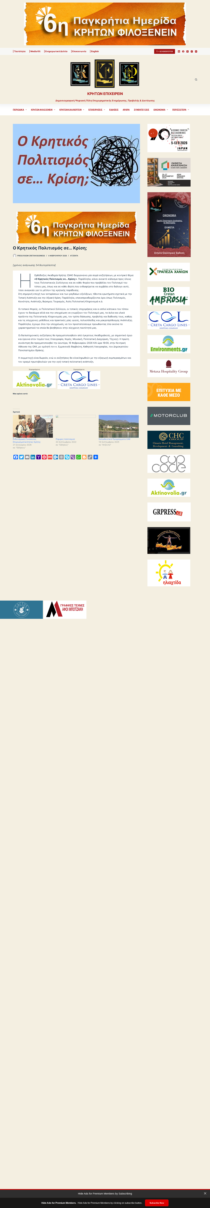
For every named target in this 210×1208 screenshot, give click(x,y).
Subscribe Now (157, 1203)
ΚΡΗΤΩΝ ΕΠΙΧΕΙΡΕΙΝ (105, 94)
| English (94, 51)
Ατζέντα (74, 256)
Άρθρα (126, 109)
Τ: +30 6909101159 (164, 51)
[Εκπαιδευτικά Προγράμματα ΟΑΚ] (119, 426)
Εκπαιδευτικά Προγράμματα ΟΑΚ (114, 439)
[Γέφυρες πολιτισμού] (76, 426)
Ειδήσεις (113, 109)
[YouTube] (196, 51)
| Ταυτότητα (19, 51)
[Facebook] (183, 51)
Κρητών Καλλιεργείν (70, 109)
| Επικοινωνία (78, 51)
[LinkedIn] (179, 51)
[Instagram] (192, 51)
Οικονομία (159, 109)
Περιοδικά (18, 109)
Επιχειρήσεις (95, 109)
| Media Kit (34, 51)
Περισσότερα (179, 109)
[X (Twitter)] (187, 51)
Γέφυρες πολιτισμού (65, 439)
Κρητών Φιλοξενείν (41, 109)
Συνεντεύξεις (141, 109)
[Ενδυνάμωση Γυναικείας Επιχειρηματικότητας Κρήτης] (33, 426)
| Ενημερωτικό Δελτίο (55, 51)
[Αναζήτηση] (196, 79)
